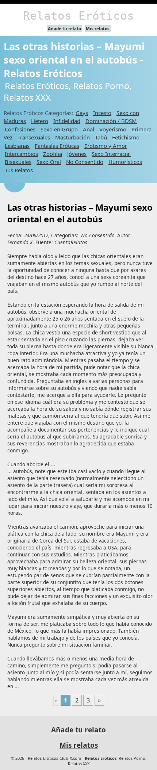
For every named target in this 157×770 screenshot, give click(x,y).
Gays (82, 112)
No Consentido (84, 161)
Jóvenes (77, 153)
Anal (88, 129)
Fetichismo (125, 137)
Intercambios (21, 153)
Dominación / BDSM (111, 120)
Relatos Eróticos (78, 15)
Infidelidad (66, 120)
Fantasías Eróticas (57, 145)
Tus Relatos (19, 170)
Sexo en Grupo (59, 129)
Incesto (102, 112)
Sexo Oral (49, 161)
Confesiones (20, 129)
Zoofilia (52, 153)
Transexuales (34, 137)
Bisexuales (18, 161)
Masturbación (72, 137)
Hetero (39, 120)
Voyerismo (112, 129)
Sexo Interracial (111, 153)
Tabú (101, 137)
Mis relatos (98, 28)
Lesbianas (17, 145)
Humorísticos (125, 161)
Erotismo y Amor (105, 145)
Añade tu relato (64, 28)
